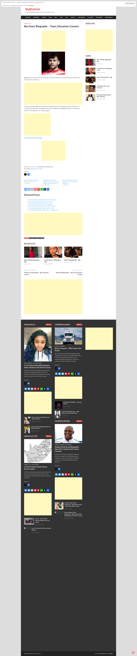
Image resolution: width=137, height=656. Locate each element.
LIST (30, 464)
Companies (62, 346)
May (56, 17)
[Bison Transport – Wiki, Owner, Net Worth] (68, 345)
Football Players (34, 238)
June (61, 17)
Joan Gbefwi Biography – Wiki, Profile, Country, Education (70, 412)
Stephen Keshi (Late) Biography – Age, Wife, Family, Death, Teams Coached (67, 449)
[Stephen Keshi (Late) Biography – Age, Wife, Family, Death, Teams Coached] (68, 443)
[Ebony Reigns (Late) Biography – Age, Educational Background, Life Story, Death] (59, 512)
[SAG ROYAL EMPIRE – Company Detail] (58, 402)
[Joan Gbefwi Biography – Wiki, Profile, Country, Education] (57, 411)
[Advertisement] (53, 40)
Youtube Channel (33, 166)
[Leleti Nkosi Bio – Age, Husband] (90, 86)
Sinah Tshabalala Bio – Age (72, 260)
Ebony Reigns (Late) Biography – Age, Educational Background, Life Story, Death (73, 514)
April (50, 17)
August (73, 17)
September (81, 17)
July (66, 17)
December (108, 17)
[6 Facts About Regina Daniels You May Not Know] (27, 426)
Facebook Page (38, 168)
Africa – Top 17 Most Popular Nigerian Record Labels (42, 520)
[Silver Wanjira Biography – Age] (33, 258)
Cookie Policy (31, 5)
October (90, 17)
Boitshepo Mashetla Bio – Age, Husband (104, 95)
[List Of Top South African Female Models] (27, 528)
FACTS (25, 363)
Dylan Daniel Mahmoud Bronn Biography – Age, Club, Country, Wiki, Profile (70, 181)
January (28, 17)
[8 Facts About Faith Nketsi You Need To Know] (27, 417)
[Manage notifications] (133, 652)
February (36, 17)
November (99, 17)
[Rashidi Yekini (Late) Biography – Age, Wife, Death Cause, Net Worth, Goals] (59, 503)
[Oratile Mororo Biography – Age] (53, 258)
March (44, 17)
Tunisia (42, 238)
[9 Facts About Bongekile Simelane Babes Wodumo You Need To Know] (38, 361)
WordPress (104, 653)
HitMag (111, 653)
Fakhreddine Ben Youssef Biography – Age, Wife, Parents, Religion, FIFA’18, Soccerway (51, 181)
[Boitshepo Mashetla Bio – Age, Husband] (90, 95)
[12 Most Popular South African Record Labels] (38, 463)
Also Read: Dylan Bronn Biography (33, 138)
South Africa (39, 363)
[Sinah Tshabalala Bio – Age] (73, 258)
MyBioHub (32, 9)
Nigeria (70, 444)
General (26, 23)
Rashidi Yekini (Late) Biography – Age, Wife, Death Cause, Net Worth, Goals (73, 504)
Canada (57, 346)
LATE (66, 444)
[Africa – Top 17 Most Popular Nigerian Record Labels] (29, 519)
